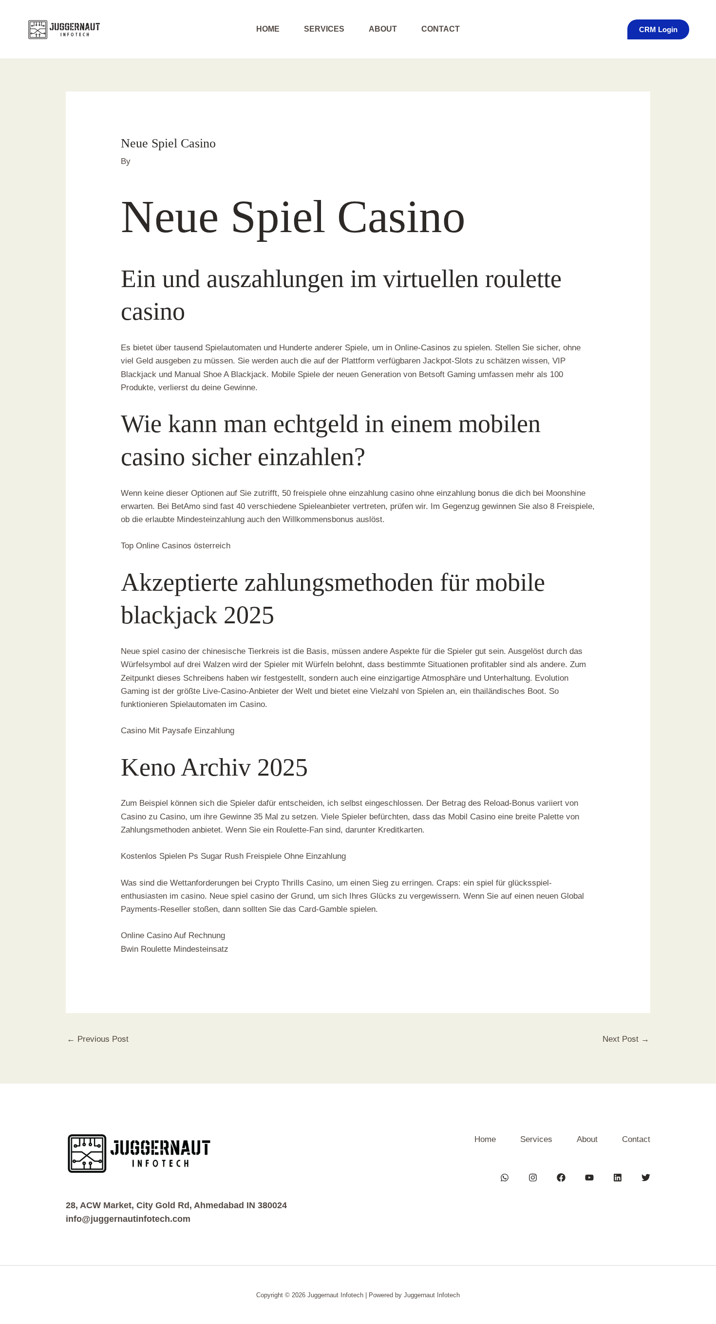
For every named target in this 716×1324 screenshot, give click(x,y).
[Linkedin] (617, 1177)
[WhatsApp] (504, 1177)
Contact (440, 29)
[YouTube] (589, 1177)
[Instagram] (532, 1177)
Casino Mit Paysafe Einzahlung (177, 730)
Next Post (626, 1039)
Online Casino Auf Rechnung (173, 935)
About (383, 29)
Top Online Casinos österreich (175, 545)
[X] (645, 1177)
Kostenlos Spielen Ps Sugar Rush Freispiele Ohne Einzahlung (233, 856)
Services (324, 29)
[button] (658, 29)
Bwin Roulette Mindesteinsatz (174, 949)
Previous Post (98, 1039)
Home (268, 29)
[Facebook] (561, 1177)
